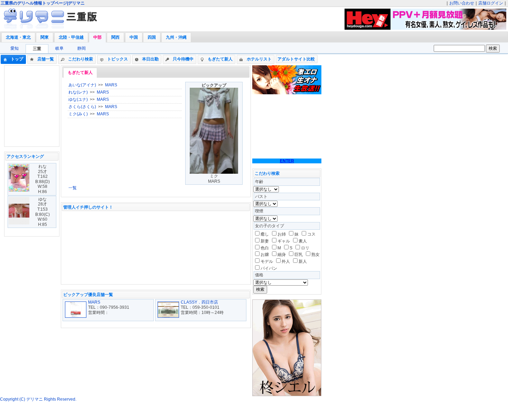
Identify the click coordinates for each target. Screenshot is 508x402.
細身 (281, 254)
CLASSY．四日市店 (199, 302)
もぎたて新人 (80, 72)
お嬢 (265, 254)
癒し (265, 234)
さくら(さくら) (82, 106)
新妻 (265, 241)
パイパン (269, 268)
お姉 (281, 234)
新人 (303, 261)
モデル (267, 261)
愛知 (14, 48)
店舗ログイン (490, 3)
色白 (265, 248)
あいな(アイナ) (82, 85)
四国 (152, 37)
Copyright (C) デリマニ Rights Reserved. (38, 399)
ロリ (305, 248)
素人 (303, 241)
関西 (115, 37)
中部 (97, 37)
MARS (111, 85)
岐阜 (59, 48)
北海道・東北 (18, 37)
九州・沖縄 (176, 37)
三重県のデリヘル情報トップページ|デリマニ (43, 3)
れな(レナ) (78, 92)
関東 (44, 37)
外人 (286, 261)
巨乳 (298, 254)
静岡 (81, 48)
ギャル (283, 241)
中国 (134, 37)
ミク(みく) (78, 114)
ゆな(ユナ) (78, 99)
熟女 (315, 254)
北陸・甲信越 (71, 37)
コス (311, 234)
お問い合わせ (461, 3)
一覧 (72, 187)
